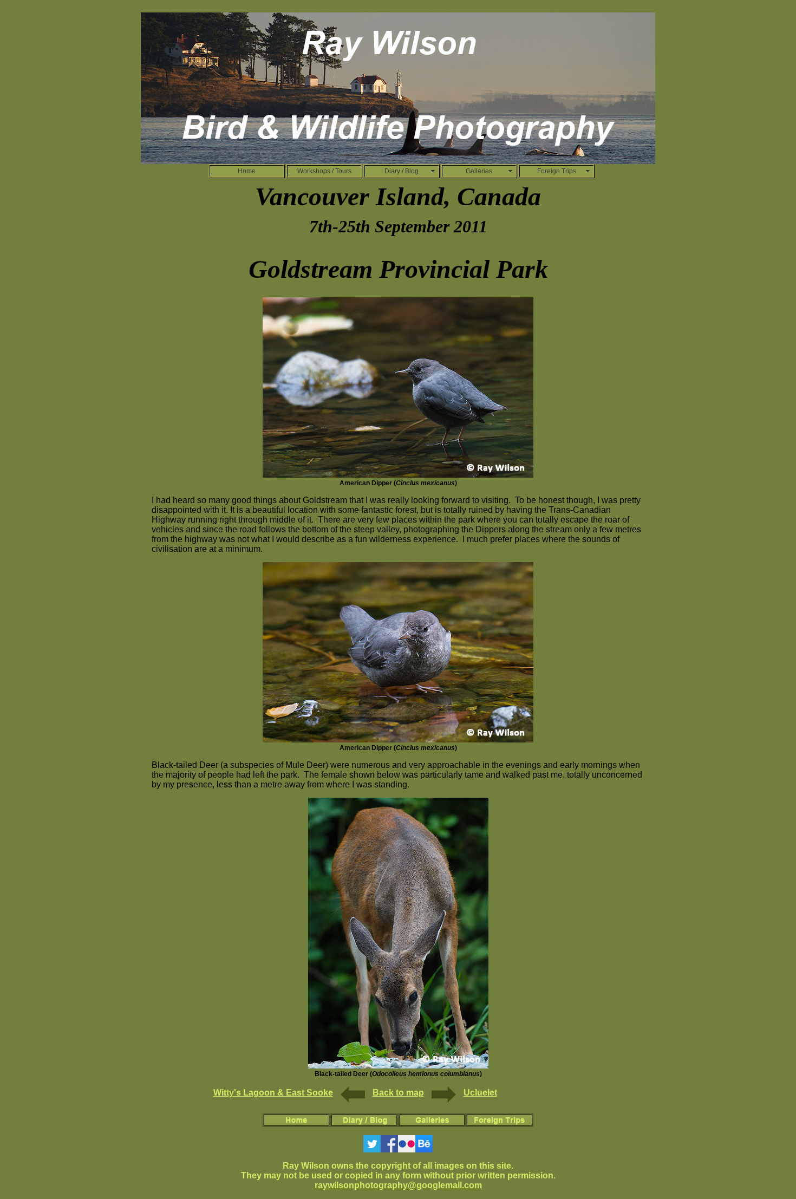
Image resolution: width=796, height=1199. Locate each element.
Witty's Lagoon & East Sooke (273, 1092)
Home (247, 171)
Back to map (398, 1092)
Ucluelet (480, 1092)
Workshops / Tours (324, 171)
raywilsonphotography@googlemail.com (398, 1185)
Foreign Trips (556, 171)
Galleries (479, 171)
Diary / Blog (401, 171)
